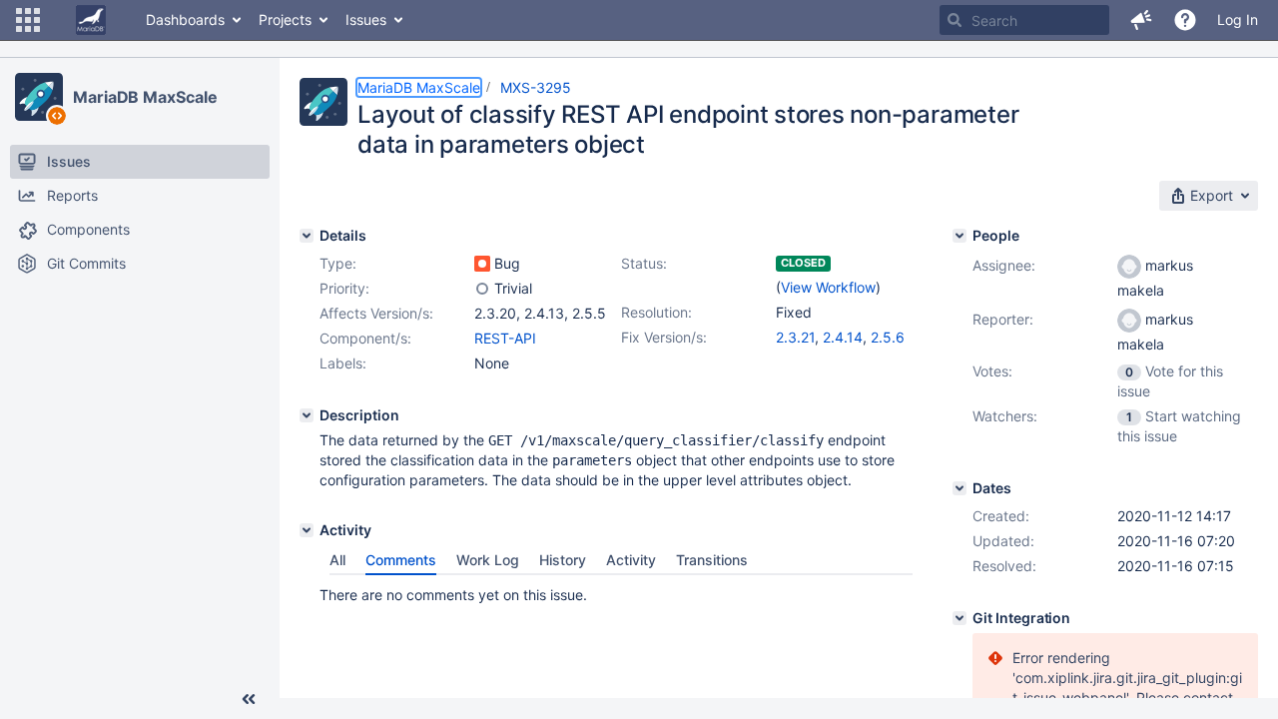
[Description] (307, 415)
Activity (631, 559)
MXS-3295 (535, 87)
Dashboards (185, 19)
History (562, 559)
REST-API (505, 338)
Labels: (343, 363)
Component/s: (365, 338)
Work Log (487, 559)
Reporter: (1002, 319)
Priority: (344, 288)
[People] (959, 236)
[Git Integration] (959, 618)
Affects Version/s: (376, 313)
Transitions (712, 559)
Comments (400, 559)
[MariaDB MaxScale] (39, 97)
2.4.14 (843, 337)
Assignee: (1003, 265)
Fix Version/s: (664, 337)
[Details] (307, 236)
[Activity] (307, 530)
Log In (1237, 19)
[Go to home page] (91, 20)
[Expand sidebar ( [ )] (249, 699)
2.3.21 (795, 337)
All (337, 559)
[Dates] (959, 488)
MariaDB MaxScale (145, 97)
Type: (338, 263)
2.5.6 (888, 337)
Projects (285, 19)
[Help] (1185, 20)
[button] (28, 20)
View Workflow (828, 287)
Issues (365, 19)
